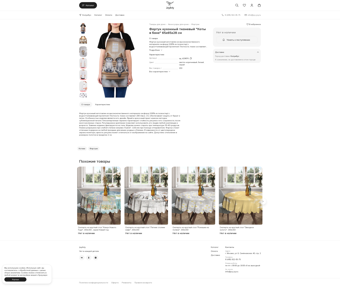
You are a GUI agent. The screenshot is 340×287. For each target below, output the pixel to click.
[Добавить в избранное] (118, 169)
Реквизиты (126, 282)
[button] (244, 5)
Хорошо (15, 279)
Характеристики (102, 104)
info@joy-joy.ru (231, 271)
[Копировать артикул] (190, 58)
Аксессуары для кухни (178, 24)
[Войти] (251, 5)
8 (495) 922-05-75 (233, 259)
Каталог (90, 5)
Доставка (119, 15)
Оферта (115, 282)
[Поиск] (237, 5)
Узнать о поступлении (238, 39)
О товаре (85, 104)
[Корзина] (259, 5)
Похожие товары (94, 161)
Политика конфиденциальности (93, 282)
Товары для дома (157, 24)
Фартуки (195, 24)
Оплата (108, 15)
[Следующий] (263, 201)
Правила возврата (143, 282)
